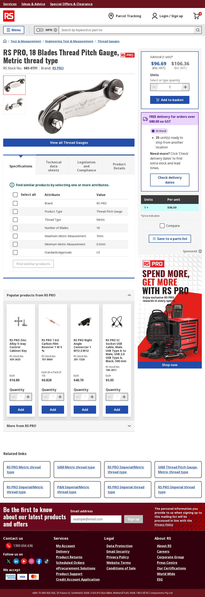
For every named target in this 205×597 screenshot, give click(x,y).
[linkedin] (16, 561)
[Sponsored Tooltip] (200, 251)
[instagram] (31, 561)
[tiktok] (47, 561)
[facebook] (39, 561)
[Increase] (185, 87)
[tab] (19, 165)
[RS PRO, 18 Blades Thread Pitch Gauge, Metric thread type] (81, 105)
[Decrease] (155, 87)
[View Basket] (196, 16)
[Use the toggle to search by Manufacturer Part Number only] (55, 30)
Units (154, 75)
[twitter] (9, 561)
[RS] (8, 16)
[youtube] (24, 561)
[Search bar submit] (197, 30)
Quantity (17, 389)
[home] (4, 41)
